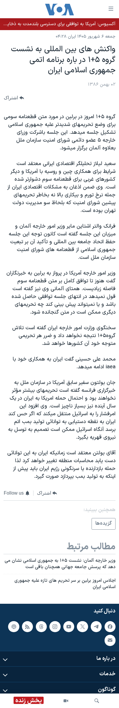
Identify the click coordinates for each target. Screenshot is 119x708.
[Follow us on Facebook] (110, 626)
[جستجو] (96, 701)
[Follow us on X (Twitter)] (82, 626)
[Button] (14, 98)
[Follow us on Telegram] (96, 626)
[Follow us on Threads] (41, 626)
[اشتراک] (110, 640)
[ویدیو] (66, 701)
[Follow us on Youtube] (68, 626)
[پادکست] (13, 626)
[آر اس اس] (27, 626)
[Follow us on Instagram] (54, 626)
